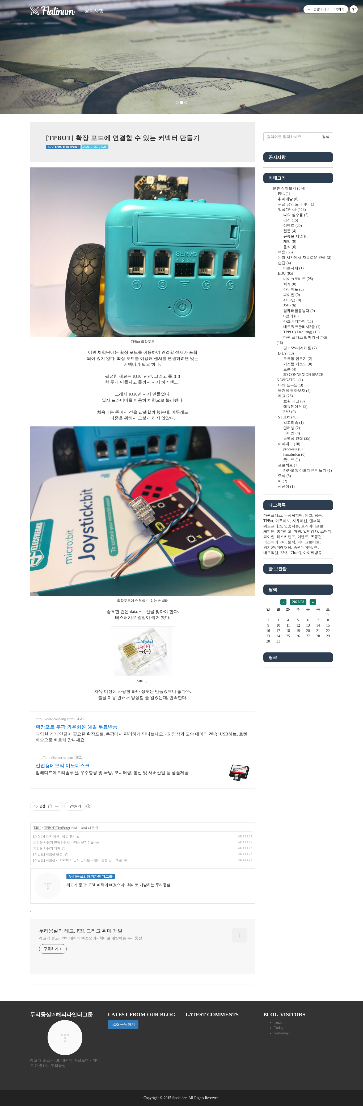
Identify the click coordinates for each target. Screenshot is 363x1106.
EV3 (289, 412)
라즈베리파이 (297, 321)
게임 (289, 242)
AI (282, 481)
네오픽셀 (270, 553)
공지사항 (94, 10)
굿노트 (291, 460)
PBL (283, 194)
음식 (289, 247)
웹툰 (289, 231)
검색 (326, 137)
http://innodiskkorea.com (54, 758)
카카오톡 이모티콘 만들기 (307, 470)
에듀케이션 (294, 407)
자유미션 (299, 521)
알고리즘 (293, 423)
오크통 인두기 (297, 359)
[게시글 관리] (56, 806)
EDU (37, 828)
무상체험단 (293, 515)
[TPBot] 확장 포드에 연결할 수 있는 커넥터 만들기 (123, 137)
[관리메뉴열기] (354, 9)
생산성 (286, 486)
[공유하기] (50, 806)
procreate (292, 449)
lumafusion (294, 455)
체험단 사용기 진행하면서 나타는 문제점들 (63, 842)
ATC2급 (291, 300)
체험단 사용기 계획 (46, 848)
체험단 (269, 531)
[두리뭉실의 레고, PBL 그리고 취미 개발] (52, 10)
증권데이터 (302, 547)
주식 (284, 476)
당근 (318, 515)
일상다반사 (291, 210)
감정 (290, 220)
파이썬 (291, 295)
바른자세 (293, 268)
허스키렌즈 (286, 537)
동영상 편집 (296, 439)
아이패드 (288, 444)
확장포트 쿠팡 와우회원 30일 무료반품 (76, 727)
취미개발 (287, 199)
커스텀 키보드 (297, 364)
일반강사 (310, 531)
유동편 (316, 537)
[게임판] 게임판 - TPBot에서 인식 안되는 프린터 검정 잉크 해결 (77, 860)
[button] (27, 57)
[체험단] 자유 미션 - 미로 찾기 (54, 836)
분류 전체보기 (288, 188)
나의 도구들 (290, 385)
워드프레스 (272, 526)
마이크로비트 (297, 279)
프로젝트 (287, 465)
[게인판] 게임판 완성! (48, 854)
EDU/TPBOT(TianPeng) (63, 146)
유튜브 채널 (295, 236)
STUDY (287, 417)
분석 (291, 542)
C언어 (290, 316)
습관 (284, 263)
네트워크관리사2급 (301, 327)
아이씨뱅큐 (312, 553)
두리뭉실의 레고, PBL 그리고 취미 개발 (81, 931)
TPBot (268, 521)
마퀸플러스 (272, 515)
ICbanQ (295, 553)
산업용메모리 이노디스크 (63, 765)
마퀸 (297, 531)
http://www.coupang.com (54, 719)
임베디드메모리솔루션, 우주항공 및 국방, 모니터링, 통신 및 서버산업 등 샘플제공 (112, 772)
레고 (285, 396)
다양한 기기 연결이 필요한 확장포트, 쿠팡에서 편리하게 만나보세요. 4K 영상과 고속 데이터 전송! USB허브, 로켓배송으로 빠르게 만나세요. (141, 737)
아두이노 (293, 289)
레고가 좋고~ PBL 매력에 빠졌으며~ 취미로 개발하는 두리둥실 (90, 938)
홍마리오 (284, 531)
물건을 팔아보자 (294, 391)
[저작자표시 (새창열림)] (88, 806)
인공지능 (291, 526)
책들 (285, 252)
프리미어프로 (312, 526)
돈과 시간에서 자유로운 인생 (304, 258)
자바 (289, 305)
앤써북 (314, 521)
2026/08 (298, 602)
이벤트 (292, 226)
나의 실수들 (295, 215)
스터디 (325, 531)
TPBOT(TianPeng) (57, 828)
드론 (289, 369)
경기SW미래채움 (299, 348)
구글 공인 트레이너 (296, 204)
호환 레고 (293, 401)
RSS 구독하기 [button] (123, 1024)
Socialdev (179, 1098)
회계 (289, 284)
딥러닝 (291, 428)
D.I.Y (285, 353)
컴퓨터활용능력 (298, 311)
